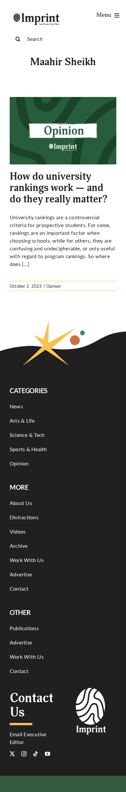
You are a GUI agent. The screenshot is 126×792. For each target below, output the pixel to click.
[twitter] (12, 753)
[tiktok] (35, 753)
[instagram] (23, 753)
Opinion (53, 286)
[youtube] (47, 753)
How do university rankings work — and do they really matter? (59, 188)
